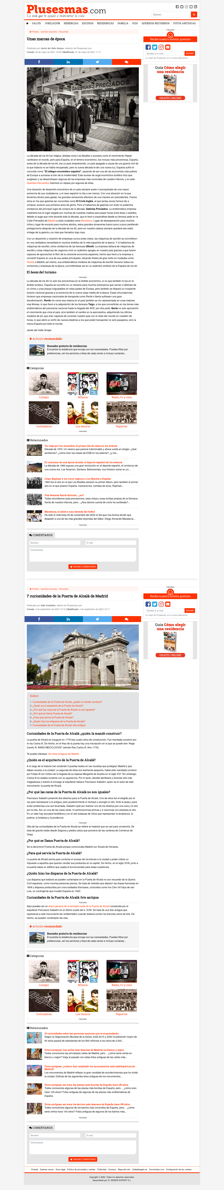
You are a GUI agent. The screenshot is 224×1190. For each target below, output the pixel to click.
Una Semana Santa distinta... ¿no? (64, 495)
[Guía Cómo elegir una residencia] (170, 83)
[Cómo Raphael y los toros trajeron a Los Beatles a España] (34, 483)
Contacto (112, 1169)
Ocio (135, 23)
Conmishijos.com (156, 1169)
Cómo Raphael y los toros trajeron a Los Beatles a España (77, 478)
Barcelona (86, 220)
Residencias (105, 23)
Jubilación (52, 23)
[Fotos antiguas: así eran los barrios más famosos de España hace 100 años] (34, 1108)
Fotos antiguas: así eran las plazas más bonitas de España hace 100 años (86, 1084)
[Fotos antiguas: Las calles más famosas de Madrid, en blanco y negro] (34, 1054)
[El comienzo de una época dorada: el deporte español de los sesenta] (34, 466)
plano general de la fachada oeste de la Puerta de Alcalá (79, 906)
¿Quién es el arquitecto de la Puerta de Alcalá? (58, 705)
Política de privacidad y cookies (81, 1169)
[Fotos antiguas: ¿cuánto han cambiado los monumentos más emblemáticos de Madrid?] (34, 1070)
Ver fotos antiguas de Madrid (63, 753)
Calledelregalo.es (139, 1169)
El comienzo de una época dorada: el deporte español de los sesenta (83, 462)
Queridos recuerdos (49, 31)
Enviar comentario (84, 566)
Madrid (52, 220)
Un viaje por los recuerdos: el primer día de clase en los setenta (80, 445)
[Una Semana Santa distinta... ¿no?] (34, 499)
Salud (36, 23)
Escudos (87, 23)
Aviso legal (60, 1169)
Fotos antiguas (184, 23)
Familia (122, 23)
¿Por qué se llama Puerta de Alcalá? (52, 713)
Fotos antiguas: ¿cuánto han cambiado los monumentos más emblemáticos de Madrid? (89, 1068)
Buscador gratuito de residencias (67, 346)
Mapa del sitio (124, 1169)
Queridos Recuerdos (156, 23)
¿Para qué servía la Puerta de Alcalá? (53, 717)
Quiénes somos (47, 1169)
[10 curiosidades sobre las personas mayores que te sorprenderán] (34, 1037)
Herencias (71, 23)
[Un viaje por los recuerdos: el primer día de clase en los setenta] (34, 450)
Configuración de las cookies (179, 1169)
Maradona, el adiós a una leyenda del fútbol (69, 511)
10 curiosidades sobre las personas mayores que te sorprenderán (81, 1033)
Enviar (190, 53)
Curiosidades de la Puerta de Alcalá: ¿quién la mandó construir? (67, 702)
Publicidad (101, 1169)
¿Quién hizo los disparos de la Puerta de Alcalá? (59, 721)
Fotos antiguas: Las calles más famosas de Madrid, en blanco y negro (84, 1049)
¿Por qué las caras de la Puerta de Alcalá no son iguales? (64, 709)
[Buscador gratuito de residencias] (37, 350)
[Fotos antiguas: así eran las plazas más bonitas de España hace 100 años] (34, 1089)
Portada (35, 31)
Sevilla (30, 262)
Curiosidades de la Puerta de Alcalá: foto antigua (59, 725)
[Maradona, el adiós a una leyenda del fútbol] (34, 516)
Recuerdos (63, 31)
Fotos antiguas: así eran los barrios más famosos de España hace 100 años (87, 1104)
